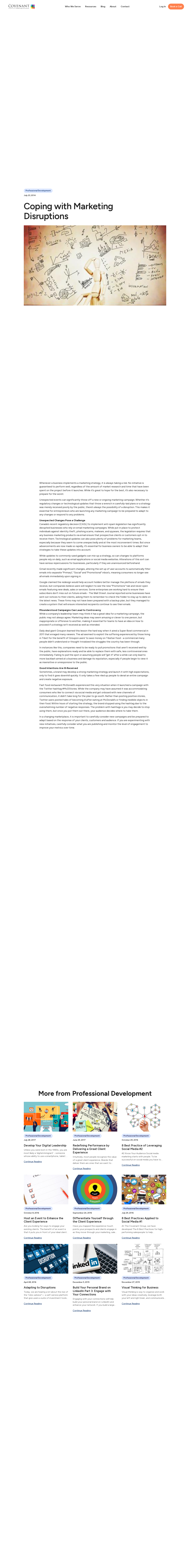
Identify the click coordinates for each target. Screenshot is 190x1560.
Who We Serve (73, 6)
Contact (125, 6)
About (113, 6)
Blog (103, 6)
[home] (21, 6)
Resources (90, 6)
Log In (162, 6)
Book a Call (176, 6)
